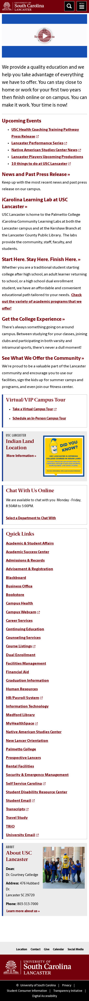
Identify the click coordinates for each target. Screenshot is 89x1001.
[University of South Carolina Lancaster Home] (22, 5)
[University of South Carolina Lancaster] (37, 967)
